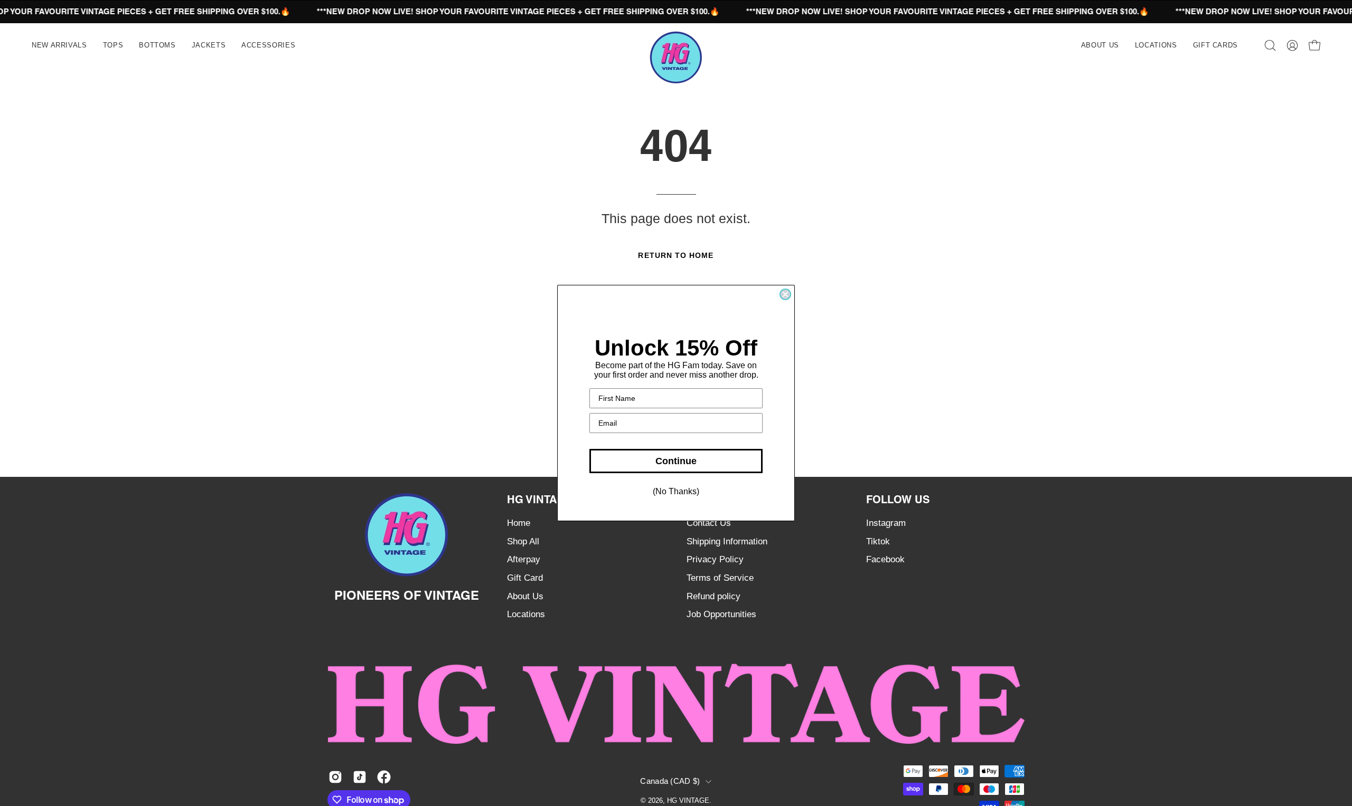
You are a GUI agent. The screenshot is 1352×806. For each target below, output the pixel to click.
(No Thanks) (676, 491)
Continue (676, 461)
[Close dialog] (785, 294)
